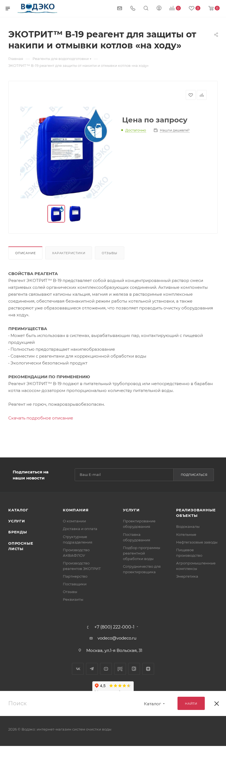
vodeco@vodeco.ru (117, 638)
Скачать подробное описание (40, 418)
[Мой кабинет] (159, 8)
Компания (75, 510)
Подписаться (194, 475)
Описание (25, 253)
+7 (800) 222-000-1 (114, 627)
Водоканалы (188, 526)
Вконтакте (78, 669)
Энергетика (187, 576)
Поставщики (75, 584)
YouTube (106, 669)
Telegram (92, 669)
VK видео (134, 669)
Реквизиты (73, 599)
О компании (74, 521)
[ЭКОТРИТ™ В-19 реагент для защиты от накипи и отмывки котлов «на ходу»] (66, 152)
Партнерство (75, 576)
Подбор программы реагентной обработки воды (141, 553)
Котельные (186, 534)
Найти (191, 704)
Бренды (17, 532)
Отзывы (109, 253)
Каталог (18, 510)
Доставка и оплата (80, 528)
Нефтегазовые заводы (196, 542)
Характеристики (68, 253)
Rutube (120, 669)
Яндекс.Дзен (148, 669)
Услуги (16, 521)
